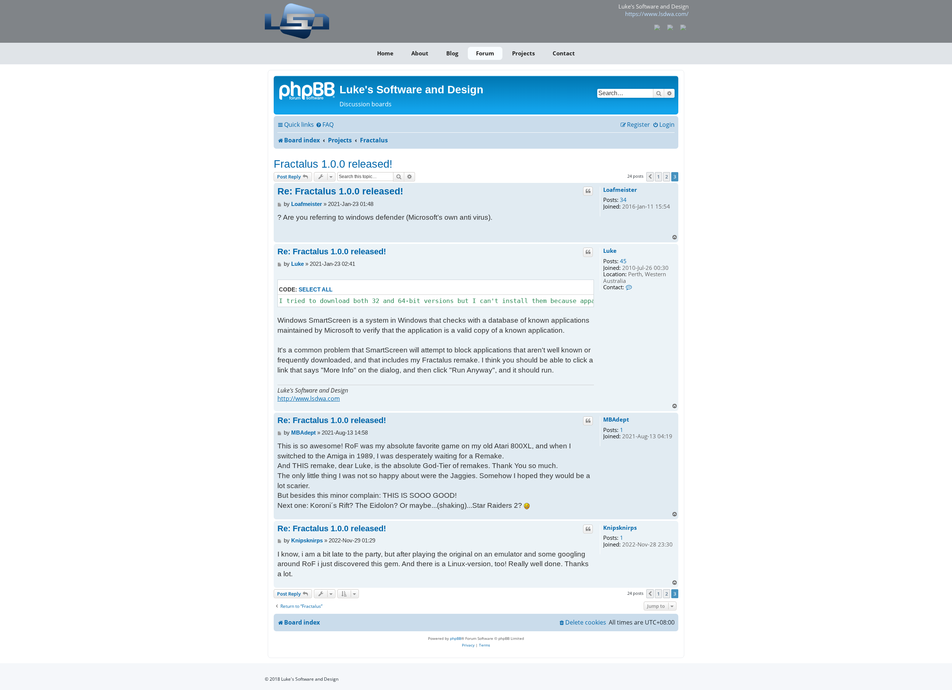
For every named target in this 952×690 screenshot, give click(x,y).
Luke (610, 251)
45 (623, 261)
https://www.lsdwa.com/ (657, 13)
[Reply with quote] (588, 191)
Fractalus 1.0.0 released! (333, 164)
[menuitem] (325, 125)
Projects (523, 53)
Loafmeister (620, 190)
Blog (452, 53)
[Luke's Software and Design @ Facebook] (657, 26)
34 (623, 200)
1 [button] (658, 176)
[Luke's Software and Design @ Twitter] (683, 26)
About (419, 53)
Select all (315, 289)
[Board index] (308, 90)
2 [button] (666, 176)
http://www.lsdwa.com (308, 398)
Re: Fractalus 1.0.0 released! (340, 191)
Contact (564, 53)
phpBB (455, 638)
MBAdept (616, 419)
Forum (485, 53)
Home (385, 53)
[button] (650, 176)
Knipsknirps (620, 528)
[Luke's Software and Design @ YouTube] (670, 26)
